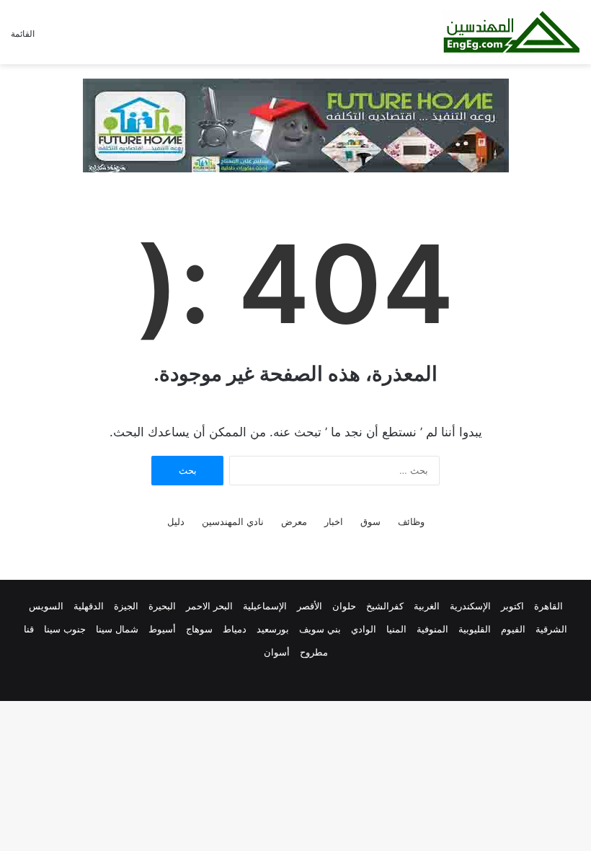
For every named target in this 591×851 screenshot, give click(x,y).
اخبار (333, 521)
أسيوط (162, 629)
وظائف (411, 521)
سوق (370, 521)
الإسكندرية (470, 606)
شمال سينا (117, 629)
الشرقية (551, 629)
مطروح (314, 652)
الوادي (363, 629)
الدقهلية (89, 606)
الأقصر (309, 606)
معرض (294, 521)
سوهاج (199, 629)
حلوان (344, 606)
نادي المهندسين (233, 521)
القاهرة (548, 606)
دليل (176, 521)
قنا (29, 629)
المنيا (396, 629)
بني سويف (320, 629)
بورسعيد (273, 629)
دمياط (234, 629)
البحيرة (162, 606)
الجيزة (126, 606)
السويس (46, 606)
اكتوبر (512, 606)
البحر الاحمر (209, 606)
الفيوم (513, 629)
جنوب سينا (65, 629)
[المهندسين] (511, 32)
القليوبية (474, 629)
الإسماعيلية (265, 606)
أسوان (277, 652)
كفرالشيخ (385, 606)
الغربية (427, 606)
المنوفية (432, 629)
